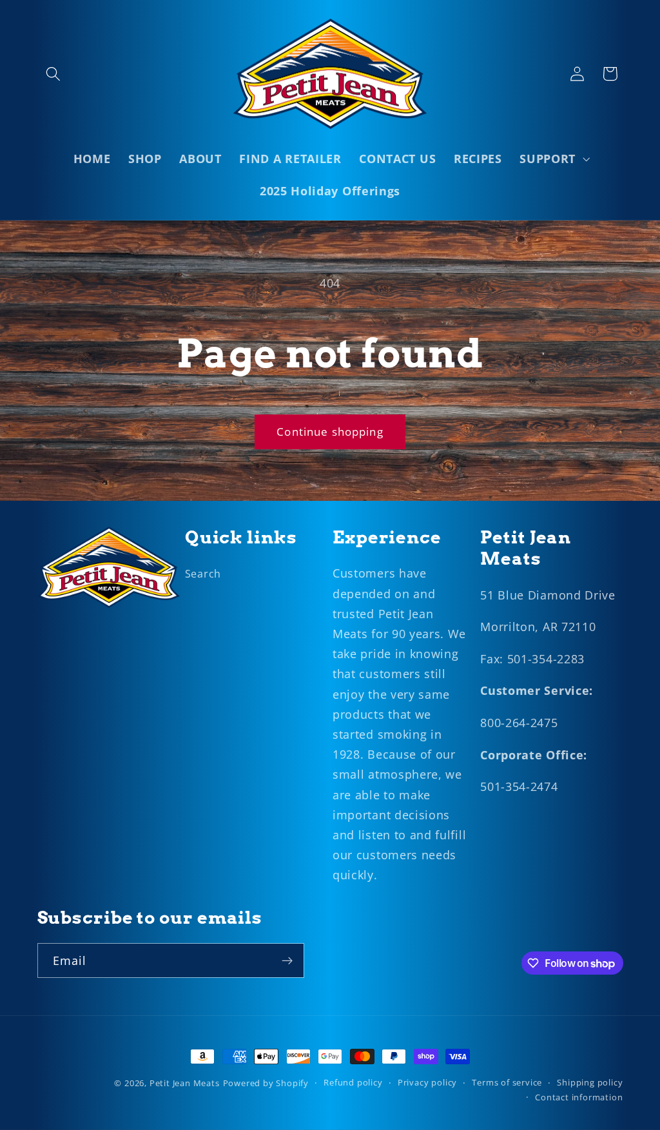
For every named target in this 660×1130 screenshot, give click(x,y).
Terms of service (507, 1082)
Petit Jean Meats (185, 1083)
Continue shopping (330, 431)
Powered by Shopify (266, 1083)
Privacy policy (427, 1082)
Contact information (579, 1097)
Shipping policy (590, 1082)
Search (203, 574)
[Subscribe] (287, 960)
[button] (53, 73)
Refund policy (353, 1082)
